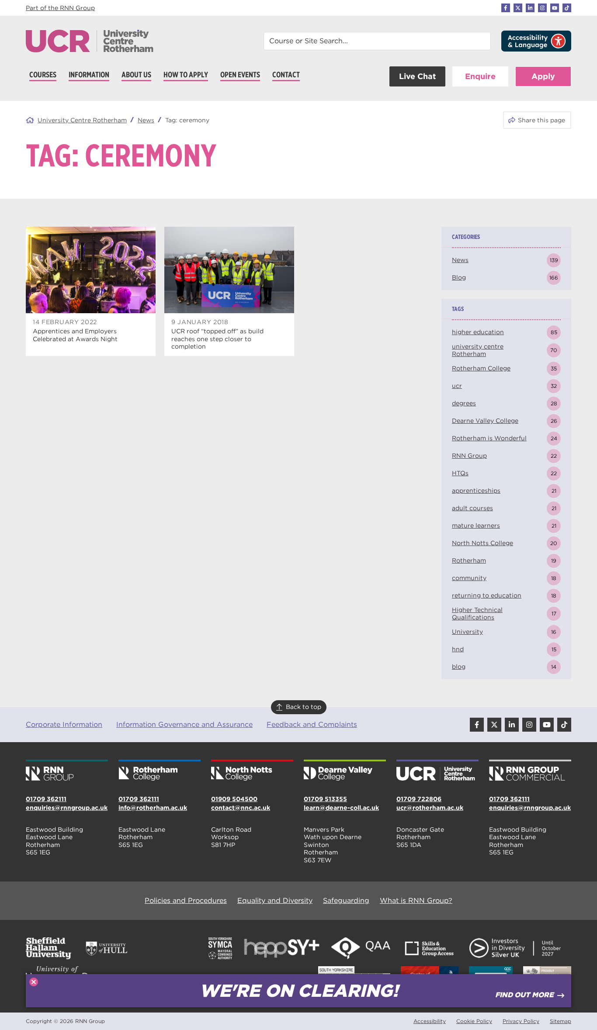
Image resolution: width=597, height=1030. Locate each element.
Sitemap (560, 1021)
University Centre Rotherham (82, 120)
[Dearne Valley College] (345, 771)
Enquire (480, 76)
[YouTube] (554, 7)
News (146, 120)
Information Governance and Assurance (184, 724)
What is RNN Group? (416, 900)
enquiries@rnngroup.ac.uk (67, 807)
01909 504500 (234, 798)
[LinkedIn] (530, 7)
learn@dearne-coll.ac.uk (341, 807)
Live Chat (417, 76)
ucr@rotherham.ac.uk (429, 807)
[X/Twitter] (518, 7)
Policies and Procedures (186, 900)
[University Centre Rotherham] (437, 771)
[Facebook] (505, 7)
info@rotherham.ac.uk (152, 807)
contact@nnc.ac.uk (240, 807)
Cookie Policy (474, 1021)
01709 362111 (46, 798)
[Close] (33, 982)
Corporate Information (64, 724)
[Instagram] (542, 7)
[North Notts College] (252, 771)
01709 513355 (325, 798)
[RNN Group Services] (530, 771)
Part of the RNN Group (60, 7)
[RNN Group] (67, 771)
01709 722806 (418, 798)
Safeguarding (346, 900)
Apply (543, 76)
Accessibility (429, 1021)
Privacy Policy (521, 1021)
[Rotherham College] (159, 771)
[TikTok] (566, 7)
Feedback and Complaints (312, 724)
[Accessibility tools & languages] (536, 41)
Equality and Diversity (274, 900)
